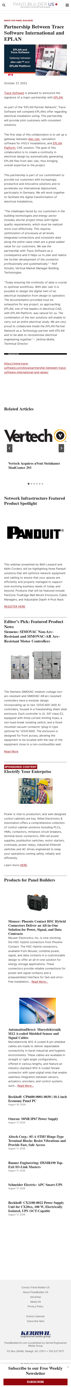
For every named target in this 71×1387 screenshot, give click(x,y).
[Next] (61, 448)
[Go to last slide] (9, 448)
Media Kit (35, 1301)
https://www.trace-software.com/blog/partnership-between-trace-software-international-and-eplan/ (35, 368)
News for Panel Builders (18, 20)
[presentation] (35, 436)
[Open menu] (67, 5)
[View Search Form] (4, 5)
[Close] (68, 1367)
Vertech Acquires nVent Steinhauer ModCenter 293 (34, 465)
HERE (23, 865)
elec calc (34, 139)
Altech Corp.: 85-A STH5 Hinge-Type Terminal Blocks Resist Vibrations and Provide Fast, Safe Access (37, 1141)
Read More (11, 751)
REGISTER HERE (14, 606)
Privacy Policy (35, 1306)
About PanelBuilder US (35, 1292)
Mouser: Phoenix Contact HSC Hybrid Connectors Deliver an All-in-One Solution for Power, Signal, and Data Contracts (37, 927)
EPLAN (58, 97)
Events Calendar (35, 1316)
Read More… (40, 981)
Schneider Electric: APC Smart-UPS (35, 1185)
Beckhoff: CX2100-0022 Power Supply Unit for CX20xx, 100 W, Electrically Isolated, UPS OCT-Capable (36, 1207)
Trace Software (14, 93)
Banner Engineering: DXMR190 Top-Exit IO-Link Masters (35, 1165)
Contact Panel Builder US (35, 1287)
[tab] (28, 484)
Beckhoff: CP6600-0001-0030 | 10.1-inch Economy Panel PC (37, 1099)
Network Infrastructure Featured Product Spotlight (34, 500)
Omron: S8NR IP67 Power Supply (33, 1119)
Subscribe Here (35, 1321)
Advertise (35, 1296)
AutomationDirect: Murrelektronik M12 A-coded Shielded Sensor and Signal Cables (34, 1033)
